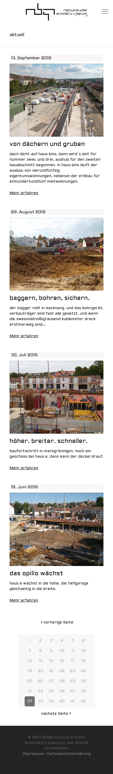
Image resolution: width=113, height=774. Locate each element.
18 (83, 660)
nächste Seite (54, 713)
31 (30, 691)
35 (72, 691)
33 (51, 691)
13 (30, 660)
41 (72, 701)
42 (83, 701)
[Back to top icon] (101, 762)
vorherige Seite (58, 622)
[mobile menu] (105, 11)
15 (51, 660)
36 (83, 691)
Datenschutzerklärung (69, 753)
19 (30, 671)
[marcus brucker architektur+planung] (56, 11)
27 (51, 681)
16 (62, 660)
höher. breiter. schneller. (49, 441)
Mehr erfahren (24, 193)
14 (40, 660)
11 (72, 650)
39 (51, 701)
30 (83, 681)
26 (40, 681)
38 (40, 701)
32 (40, 691)
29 (72, 681)
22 (62, 671)
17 (72, 660)
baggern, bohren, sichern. (50, 298)
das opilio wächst (36, 573)
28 (62, 681)
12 (83, 650)
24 (83, 671)
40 (61, 701)
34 (61, 691)
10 (62, 650)
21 (51, 671)
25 (29, 681)
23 (72, 671)
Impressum (33, 753)
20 (40, 671)
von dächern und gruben (47, 144)
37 (29, 701)
